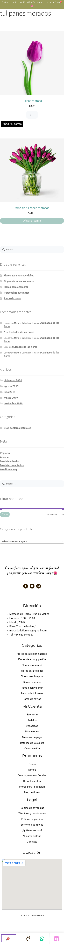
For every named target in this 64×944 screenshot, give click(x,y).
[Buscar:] (32, 249)
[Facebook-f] (25, 586)
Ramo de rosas (12, 298)
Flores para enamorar (16, 286)
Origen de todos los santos (19, 281)
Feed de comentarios (12, 465)
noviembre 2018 (13, 403)
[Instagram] (38, 586)
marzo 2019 (11, 397)
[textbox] (32, 541)
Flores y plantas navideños (19, 275)
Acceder (4, 457)
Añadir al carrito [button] (32, 220)
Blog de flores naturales (17, 427)
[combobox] (32, 541)
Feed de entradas (9, 461)
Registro (5, 453)
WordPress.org (8, 469)
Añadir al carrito (12, 124)
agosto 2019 (11, 386)
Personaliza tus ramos (17, 292)
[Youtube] (32, 586)
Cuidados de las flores (21, 332)
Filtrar (5, 514)
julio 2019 (10, 392)
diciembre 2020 (13, 380)
